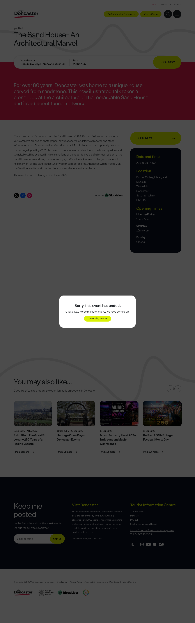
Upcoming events (97, 318)
